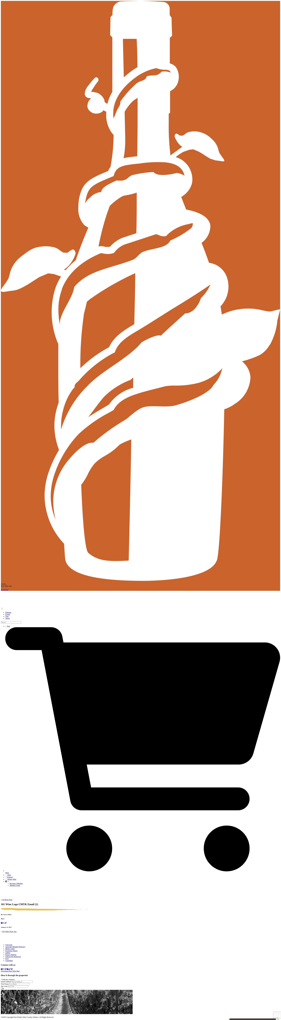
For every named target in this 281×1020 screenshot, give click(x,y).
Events (7, 614)
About (7, 618)
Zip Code (4, 986)
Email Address (6, 982)
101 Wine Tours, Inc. (9, 931)
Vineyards (8, 945)
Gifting (7, 953)
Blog (9, 875)
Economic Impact (11, 951)
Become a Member (16, 883)
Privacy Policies (10, 955)
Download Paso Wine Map (10, 971)
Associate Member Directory (15, 947)
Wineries (8, 612)
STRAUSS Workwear (13, 957)
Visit (6, 616)
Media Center (10, 949)
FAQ (7, 959)
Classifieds (9, 961)
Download (4, 590)
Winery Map (11, 879)
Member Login (15, 885)
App (8, 626)
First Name (5, 984)
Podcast (10, 877)
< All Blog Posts (6, 900)
